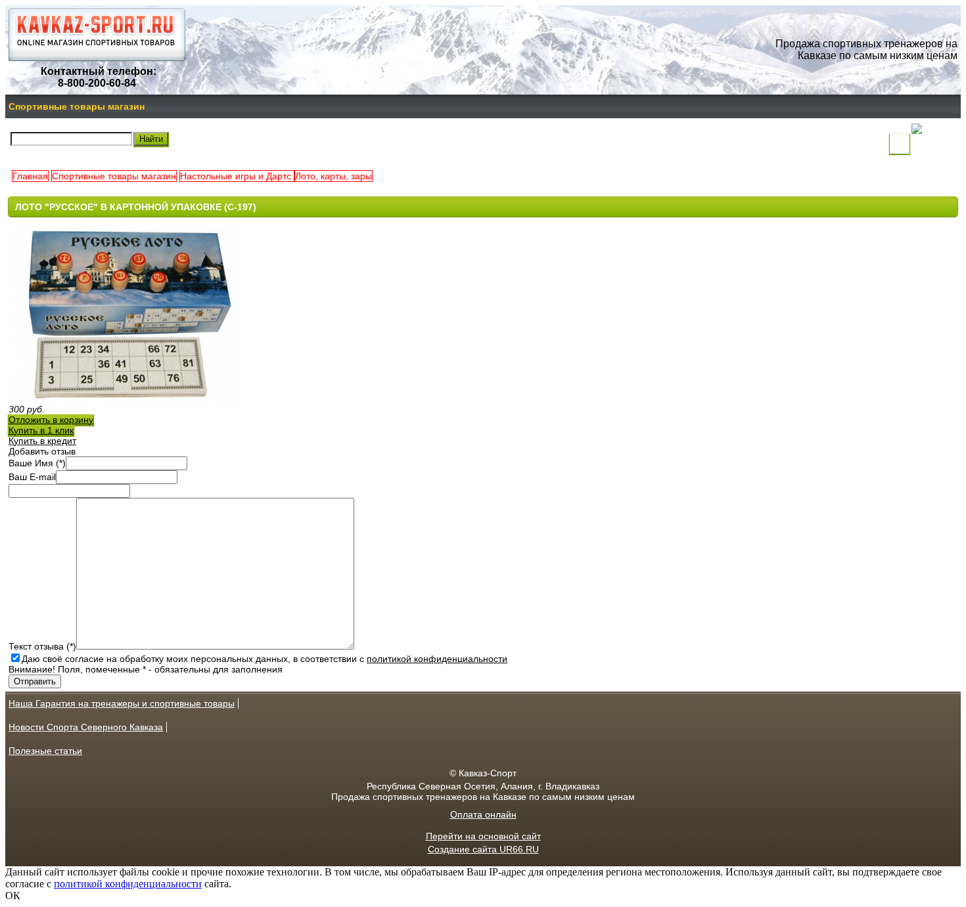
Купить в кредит (42, 440)
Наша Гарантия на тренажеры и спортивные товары (122, 703)
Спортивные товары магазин (77, 106)
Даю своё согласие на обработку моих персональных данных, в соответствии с (264, 658)
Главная (30, 176)
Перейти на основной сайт (483, 836)
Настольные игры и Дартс (237, 176)
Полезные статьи (45, 750)
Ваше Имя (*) (37, 463)
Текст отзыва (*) (42, 646)
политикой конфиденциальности (437, 658)
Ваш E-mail (32, 477)
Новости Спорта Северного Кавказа (86, 727)
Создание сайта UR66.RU (483, 849)
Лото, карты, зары (333, 176)
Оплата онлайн (483, 814)
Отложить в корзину (51, 419)
